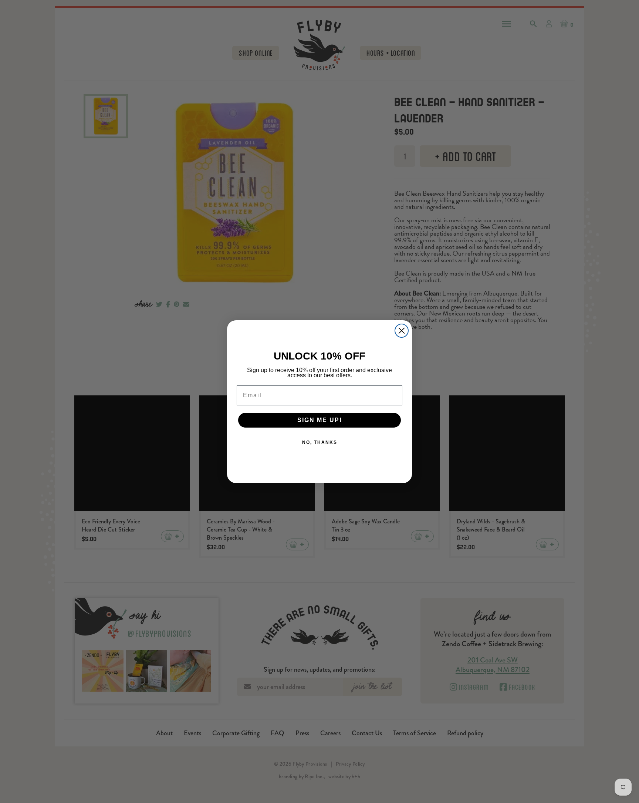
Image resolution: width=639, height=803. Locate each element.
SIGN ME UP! (319, 420)
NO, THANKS (319, 442)
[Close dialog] (401, 330)
